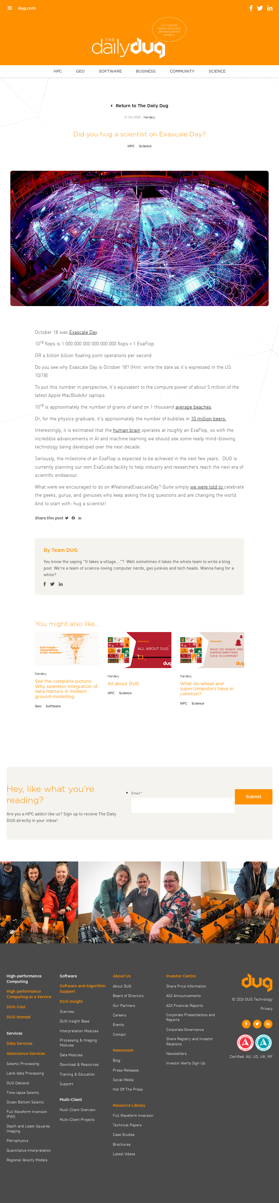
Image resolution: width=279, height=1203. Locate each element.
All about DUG (123, 683)
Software (53, 706)
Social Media (123, 1079)
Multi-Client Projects (77, 1119)
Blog (116, 1060)
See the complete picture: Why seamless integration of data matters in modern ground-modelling (66, 688)
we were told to (207, 486)
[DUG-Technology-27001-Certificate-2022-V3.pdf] (263, 1043)
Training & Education (77, 1074)
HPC (58, 71)
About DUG (122, 985)
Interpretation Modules (79, 1030)
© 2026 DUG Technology (252, 998)
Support (66, 1083)
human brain (126, 429)
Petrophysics (17, 1140)
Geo (38, 706)
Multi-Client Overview (77, 1109)
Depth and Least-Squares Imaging (28, 1128)
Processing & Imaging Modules (78, 1042)
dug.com (27, 8)
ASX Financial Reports (184, 1005)
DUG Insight (71, 1001)
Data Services (19, 1043)
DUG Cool (16, 1007)
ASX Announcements (183, 995)
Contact (119, 1034)
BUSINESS (146, 71)
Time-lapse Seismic (23, 1092)
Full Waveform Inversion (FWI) (27, 1114)
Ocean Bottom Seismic (25, 1101)
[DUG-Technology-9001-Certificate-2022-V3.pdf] (245, 1043)
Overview (67, 1011)
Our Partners (124, 1005)
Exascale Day (83, 331)
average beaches (193, 406)
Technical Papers (127, 1124)
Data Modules (71, 1054)
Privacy (266, 1008)
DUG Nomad (18, 1017)
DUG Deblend (18, 1082)
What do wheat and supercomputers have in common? (206, 688)
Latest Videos (124, 1153)
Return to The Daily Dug (142, 105)
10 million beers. (208, 418)
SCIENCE (217, 71)
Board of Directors (128, 995)
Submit (254, 796)
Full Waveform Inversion (133, 1115)
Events (118, 1024)
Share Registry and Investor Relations (189, 1041)
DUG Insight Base (74, 1020)
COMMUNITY (182, 71)
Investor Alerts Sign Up (185, 1062)
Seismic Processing (23, 1063)
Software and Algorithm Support (82, 988)
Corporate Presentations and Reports (190, 1017)
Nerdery (149, 116)
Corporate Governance (185, 1029)
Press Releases (126, 1069)
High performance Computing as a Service (29, 994)
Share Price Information (186, 985)
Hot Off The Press (128, 1089)
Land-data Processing (25, 1072)
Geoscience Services (26, 1053)
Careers (119, 1014)
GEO (80, 71)
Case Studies (124, 1134)
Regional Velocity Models (27, 1159)
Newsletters (176, 1053)
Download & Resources (79, 1064)
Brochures (122, 1144)
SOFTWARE (110, 71)
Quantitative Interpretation (29, 1150)
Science (145, 146)
